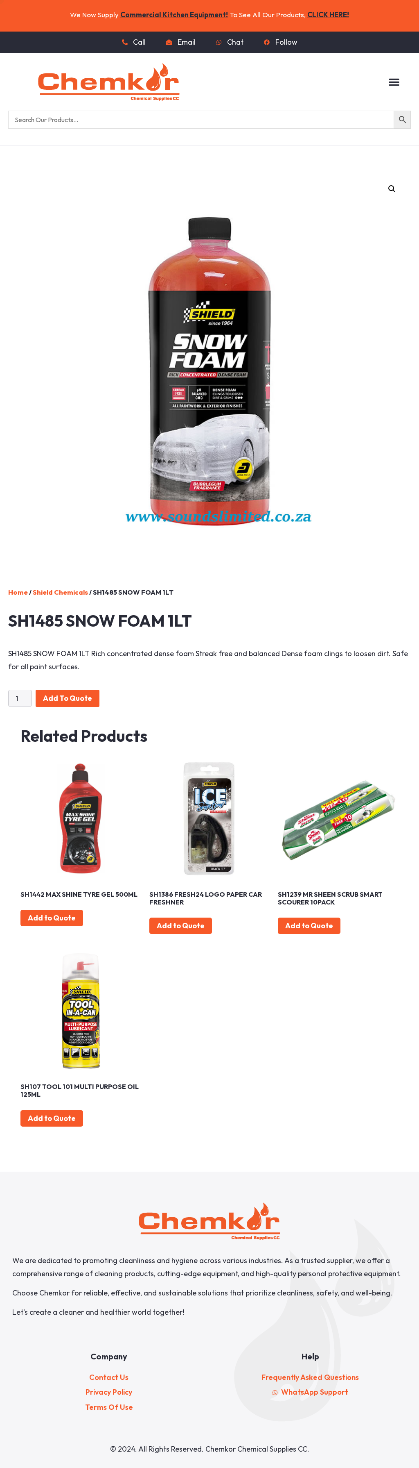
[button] (394, 82)
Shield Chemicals (60, 592)
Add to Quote (67, 698)
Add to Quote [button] (52, 918)
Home (18, 592)
